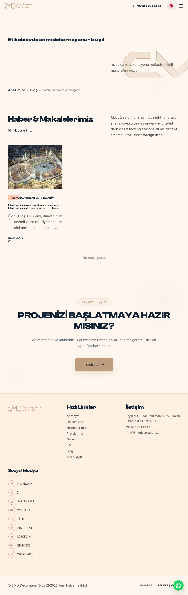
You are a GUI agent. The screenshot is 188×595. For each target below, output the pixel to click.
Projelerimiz (75, 434)
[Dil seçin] (171, 6)
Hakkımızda (75, 422)
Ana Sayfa (16, 90)
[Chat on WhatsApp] (178, 585)
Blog (34, 90)
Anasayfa (73, 416)
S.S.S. (70, 445)
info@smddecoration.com (144, 433)
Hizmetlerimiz (76, 428)
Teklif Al (91, 364)
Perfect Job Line (169, 585)
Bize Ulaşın (74, 457)
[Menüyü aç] (181, 6)
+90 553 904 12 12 (138, 427)
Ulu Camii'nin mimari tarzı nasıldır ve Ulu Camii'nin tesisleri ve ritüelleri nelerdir (34, 208)
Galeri (71, 439)
